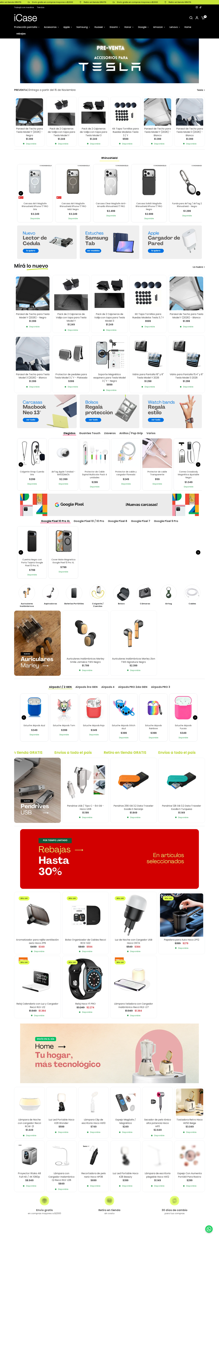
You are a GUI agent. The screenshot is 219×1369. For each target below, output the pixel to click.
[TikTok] (201, 7)
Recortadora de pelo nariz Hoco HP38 (93, 1175)
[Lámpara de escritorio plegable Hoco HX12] (157, 1156)
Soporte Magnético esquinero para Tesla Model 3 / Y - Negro (109, 378)
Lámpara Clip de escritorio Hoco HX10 (93, 1121)
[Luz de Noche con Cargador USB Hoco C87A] (133, 915)
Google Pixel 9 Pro (166, 521)
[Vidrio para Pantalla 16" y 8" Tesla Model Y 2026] (148, 354)
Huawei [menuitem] (98, 27)
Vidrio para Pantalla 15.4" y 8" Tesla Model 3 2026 (186, 376)
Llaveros (110, 433)
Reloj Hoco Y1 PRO (85, 1003)
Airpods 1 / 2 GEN (60, 687)
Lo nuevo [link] (198, 267)
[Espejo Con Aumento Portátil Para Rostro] (189, 1156)
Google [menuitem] (142, 27)
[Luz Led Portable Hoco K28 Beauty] (125, 1156)
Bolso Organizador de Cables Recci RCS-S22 (85, 941)
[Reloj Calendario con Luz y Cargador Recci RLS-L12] (37, 979)
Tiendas (40, 7)
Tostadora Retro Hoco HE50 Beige (190, 1121)
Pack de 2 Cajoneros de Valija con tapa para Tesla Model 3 (93, 132)
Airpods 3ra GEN (86, 687)
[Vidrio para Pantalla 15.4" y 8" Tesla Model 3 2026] (186, 354)
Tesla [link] (200, 90)
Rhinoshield (109, 158)
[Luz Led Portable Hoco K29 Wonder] (61, 1102)
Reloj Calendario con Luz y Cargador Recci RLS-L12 (37, 1005)
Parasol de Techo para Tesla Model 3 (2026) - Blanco (189, 132)
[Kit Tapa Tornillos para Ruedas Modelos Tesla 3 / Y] (125, 112)
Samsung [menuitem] (82, 27)
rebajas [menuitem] (21, 33)
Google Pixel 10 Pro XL (55, 521)
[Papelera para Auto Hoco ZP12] (181, 915)
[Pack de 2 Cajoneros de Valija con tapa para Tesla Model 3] (93, 112)
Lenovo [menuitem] (174, 27)
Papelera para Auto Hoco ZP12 (181, 939)
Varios (150, 433)
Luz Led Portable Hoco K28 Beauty (125, 1175)
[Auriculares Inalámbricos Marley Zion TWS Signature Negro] (133, 634)
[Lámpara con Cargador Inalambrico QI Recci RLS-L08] (61, 1156)
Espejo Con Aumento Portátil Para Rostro (189, 1175)
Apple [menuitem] (66, 27)
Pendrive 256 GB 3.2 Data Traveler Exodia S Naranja (133, 807)
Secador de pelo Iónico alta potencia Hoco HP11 (157, 1123)
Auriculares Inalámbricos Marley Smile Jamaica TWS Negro (85, 660)
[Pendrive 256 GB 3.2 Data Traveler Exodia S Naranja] (133, 781)
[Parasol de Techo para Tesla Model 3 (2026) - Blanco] (189, 112)
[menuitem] (24, 7)
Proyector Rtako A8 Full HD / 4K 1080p (29, 1175)
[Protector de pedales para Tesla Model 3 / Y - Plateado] (71, 354)
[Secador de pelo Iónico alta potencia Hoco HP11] (157, 1102)
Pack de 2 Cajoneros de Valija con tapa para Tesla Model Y (61, 132)
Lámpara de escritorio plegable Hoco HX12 (158, 1175)
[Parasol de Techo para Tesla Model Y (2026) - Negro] (29, 112)
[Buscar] (191, 18)
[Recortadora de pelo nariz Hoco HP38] (93, 1156)
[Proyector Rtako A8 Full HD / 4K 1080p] (29, 1156)
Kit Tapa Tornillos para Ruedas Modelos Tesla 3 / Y (125, 132)
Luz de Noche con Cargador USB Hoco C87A (133, 941)
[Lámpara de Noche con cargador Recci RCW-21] (29, 1102)
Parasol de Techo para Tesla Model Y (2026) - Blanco (157, 132)
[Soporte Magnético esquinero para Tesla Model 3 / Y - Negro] (109, 354)
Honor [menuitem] (127, 27)
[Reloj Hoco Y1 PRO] (85, 979)
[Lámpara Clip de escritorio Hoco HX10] (93, 1102)
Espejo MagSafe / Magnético (125, 1121)
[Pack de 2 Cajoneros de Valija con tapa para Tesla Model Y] (61, 112)
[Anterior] (21, 193)
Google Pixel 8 (117, 521)
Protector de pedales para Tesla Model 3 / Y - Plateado (71, 376)
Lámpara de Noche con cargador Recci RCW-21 (29, 1123)
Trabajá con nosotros (24, 7)
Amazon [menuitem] (158, 27)
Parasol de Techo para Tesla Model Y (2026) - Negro (29, 132)
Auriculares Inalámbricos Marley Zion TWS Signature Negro (133, 660)
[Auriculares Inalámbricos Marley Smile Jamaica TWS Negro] (85, 634)
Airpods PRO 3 (160, 687)
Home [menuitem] (187, 27)
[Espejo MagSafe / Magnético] (125, 1102)
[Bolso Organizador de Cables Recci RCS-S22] (85, 915)
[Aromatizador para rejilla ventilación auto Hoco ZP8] (37, 915)
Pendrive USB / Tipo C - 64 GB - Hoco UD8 (85, 807)
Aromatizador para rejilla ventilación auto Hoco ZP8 (37, 941)
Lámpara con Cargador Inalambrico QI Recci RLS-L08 (61, 1177)
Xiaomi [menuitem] (114, 27)
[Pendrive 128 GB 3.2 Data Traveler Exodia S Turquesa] (181, 781)
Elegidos (69, 433)
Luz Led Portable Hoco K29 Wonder (61, 1121)
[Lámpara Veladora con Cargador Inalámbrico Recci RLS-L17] (133, 979)
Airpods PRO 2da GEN (132, 687)
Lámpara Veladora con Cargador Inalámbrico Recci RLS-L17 (133, 1005)
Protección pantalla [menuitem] (25, 27)
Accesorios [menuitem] (50, 27)
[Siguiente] (198, 193)
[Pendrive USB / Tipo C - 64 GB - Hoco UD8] (85, 781)
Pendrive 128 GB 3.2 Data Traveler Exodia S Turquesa (181, 807)
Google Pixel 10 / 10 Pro (89, 521)
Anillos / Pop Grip (131, 433)
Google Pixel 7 (140, 521)
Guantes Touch (89, 433)
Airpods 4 (107, 687)
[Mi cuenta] (197, 18)
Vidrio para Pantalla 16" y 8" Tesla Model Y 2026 (148, 376)
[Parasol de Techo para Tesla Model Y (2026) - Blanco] (157, 112)
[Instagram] (197, 7)
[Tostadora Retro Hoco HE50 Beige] (189, 1102)
